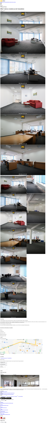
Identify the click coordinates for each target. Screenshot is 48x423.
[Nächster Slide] (1, 373)
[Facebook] (1, 422)
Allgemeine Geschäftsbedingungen (4, 394)
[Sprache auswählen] (1, 4)
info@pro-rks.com (4, 396)
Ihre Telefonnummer (2, 364)
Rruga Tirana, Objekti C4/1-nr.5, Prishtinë (12, 396)
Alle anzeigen (2, 175)
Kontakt (6, 391)
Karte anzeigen (2, 354)
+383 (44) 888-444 (20, 396)
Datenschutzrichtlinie (11, 394)
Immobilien (1, 391)
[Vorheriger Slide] (0, 373)
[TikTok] (4, 422)
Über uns (4, 391)
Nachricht (1, 366)
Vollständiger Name (2, 362)
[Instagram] (2, 422)
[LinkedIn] (3, 422)
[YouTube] (5, 422)
